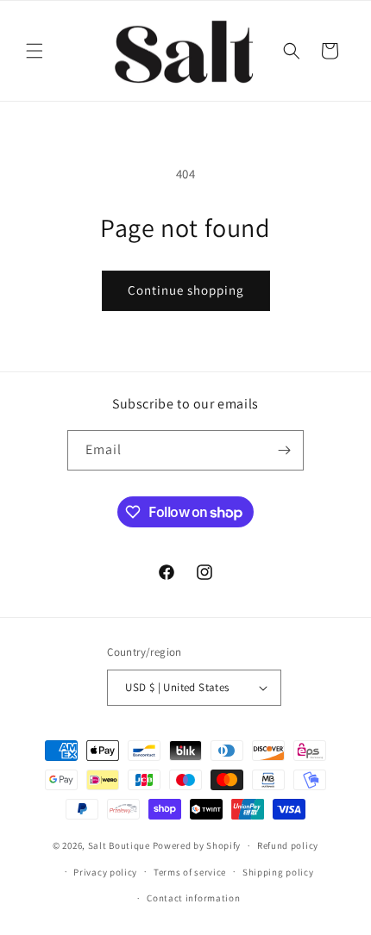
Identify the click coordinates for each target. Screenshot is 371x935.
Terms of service (190, 872)
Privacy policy (105, 872)
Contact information (193, 898)
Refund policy (287, 845)
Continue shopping (186, 290)
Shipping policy (278, 872)
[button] (34, 51)
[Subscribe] (284, 450)
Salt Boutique (119, 845)
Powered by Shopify (197, 845)
